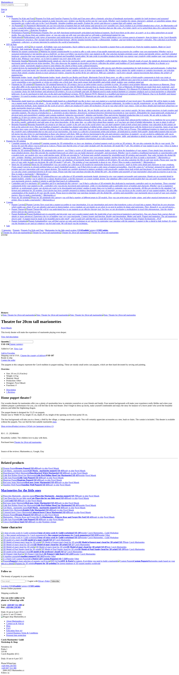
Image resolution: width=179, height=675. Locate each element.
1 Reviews (10, 392)
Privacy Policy (44, 581)
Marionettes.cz (7, 2)
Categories (6, 230)
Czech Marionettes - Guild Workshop (103, 533)
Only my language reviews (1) (41, 426)
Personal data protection (16, 635)
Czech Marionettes (63, 540)
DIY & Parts (11, 44)
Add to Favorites (8, 353)
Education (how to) (14, 630)
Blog (8, 626)
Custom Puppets (13, 98)
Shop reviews (6, 426)
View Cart (18, 349)
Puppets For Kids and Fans (32, 230)
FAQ (8, 628)
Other (107, 535)
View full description (9, 337)
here (54, 422)
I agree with (39, 581)
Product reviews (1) (20, 426)
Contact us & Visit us (15, 623)
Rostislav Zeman (49, 522)
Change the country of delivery (33, 355)
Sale (8, 226)
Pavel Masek (6, 328)
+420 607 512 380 (14, 605)
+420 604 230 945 (13, 607)
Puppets (9, 16)
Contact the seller (8, 360)
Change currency (16, 344)
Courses (9, 202)
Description (11, 390)
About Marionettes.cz (15, 621)
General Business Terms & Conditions (22, 633)
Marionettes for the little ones (57, 230)
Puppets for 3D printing (16, 141)
